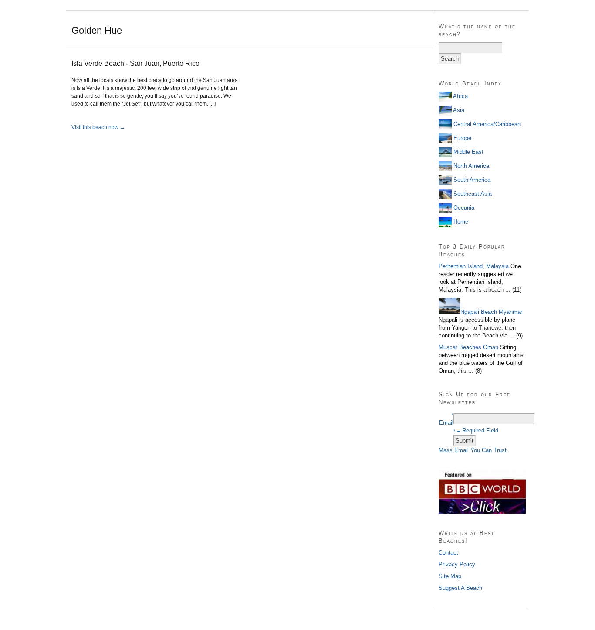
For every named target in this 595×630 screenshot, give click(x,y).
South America (471, 180)
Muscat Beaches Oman (468, 347)
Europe (461, 138)
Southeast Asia (472, 194)
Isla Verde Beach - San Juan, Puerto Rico (135, 63)
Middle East (467, 152)
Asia (458, 110)
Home (460, 221)
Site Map (450, 576)
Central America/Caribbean (486, 124)
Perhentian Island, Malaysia (474, 266)
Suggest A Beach (460, 588)
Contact (448, 552)
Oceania (463, 207)
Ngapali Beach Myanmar (491, 312)
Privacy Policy (457, 564)
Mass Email (454, 450)
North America (470, 166)
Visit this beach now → (98, 127)
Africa (460, 96)
